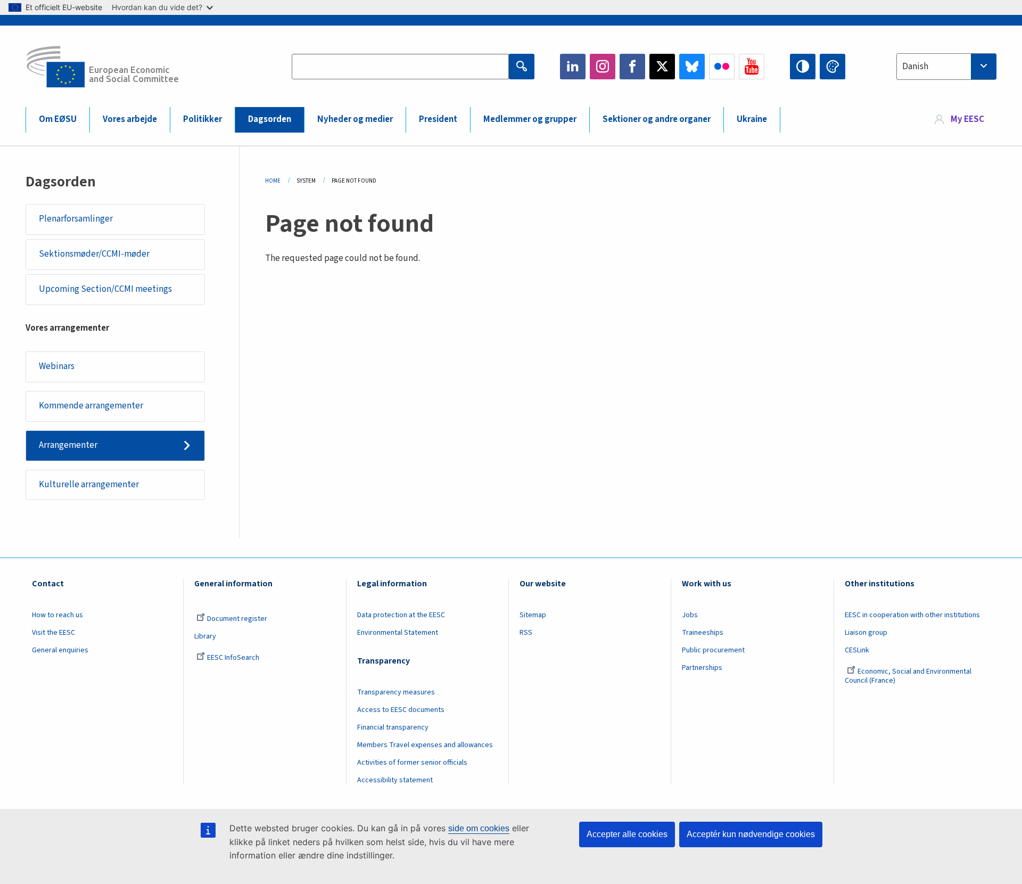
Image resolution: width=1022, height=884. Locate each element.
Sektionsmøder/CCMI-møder (94, 254)
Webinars (57, 366)
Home (273, 181)
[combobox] (946, 66)
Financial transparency (392, 727)
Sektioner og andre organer (657, 119)
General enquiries (60, 650)
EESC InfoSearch (233, 657)
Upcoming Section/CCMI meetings (105, 289)
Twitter (662, 66)
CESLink (857, 650)
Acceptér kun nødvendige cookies (751, 834)
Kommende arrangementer (91, 405)
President (438, 119)
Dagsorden (269, 119)
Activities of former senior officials (412, 762)
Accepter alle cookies (627, 834)
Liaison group (866, 632)
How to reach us (57, 615)
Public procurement (713, 650)
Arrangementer (68, 445)
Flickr (722, 66)
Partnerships (702, 667)
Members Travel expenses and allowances (425, 745)
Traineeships (702, 632)
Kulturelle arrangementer (89, 484)
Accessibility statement (395, 780)
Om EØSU (58, 119)
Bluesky (692, 66)
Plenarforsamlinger (76, 218)
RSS (526, 632)
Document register (237, 618)
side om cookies (478, 828)
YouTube (751, 66)
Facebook (632, 66)
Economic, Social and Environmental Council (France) (908, 676)
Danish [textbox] (915, 66)
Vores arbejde (130, 119)
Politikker (202, 119)
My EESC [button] (967, 119)
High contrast (802, 66)
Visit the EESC (53, 632)
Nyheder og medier (355, 119)
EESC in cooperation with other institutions (912, 615)
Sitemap (533, 615)
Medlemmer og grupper (529, 119)
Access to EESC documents (400, 710)
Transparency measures (396, 692)
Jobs (690, 615)
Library (205, 636)
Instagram (602, 66)
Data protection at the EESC (401, 615)
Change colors (832, 66)
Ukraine (752, 119)
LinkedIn (573, 66)
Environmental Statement (397, 632)
